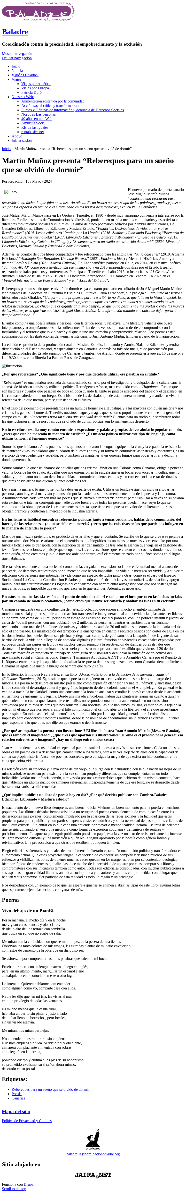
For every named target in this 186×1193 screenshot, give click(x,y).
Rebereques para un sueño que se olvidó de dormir (50, 1089)
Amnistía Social (33, 123)
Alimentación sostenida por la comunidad (53, 101)
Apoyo (17, 136)
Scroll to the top (14, 1189)
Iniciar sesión (22, 140)
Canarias (18, 1098)
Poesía (17, 1094)
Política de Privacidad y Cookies (27, 1121)
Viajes (16, 79)
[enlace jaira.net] (93, 1175)
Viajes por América (36, 84)
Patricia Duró (31, 92)
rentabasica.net (32, 132)
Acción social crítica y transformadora (50, 105)
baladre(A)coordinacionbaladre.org (93, 1154)
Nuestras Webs (23, 97)
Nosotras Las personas (38, 114)
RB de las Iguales (34, 127)
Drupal (29, 1184)
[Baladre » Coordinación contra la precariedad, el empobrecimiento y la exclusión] (38, 20)
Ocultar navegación (17, 58)
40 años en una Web (36, 119)
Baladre (15, 31)
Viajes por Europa (35, 88)
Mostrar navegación (17, 53)
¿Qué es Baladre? (25, 75)
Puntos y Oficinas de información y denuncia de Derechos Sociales (72, 110)
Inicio (16, 66)
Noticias (18, 70)
